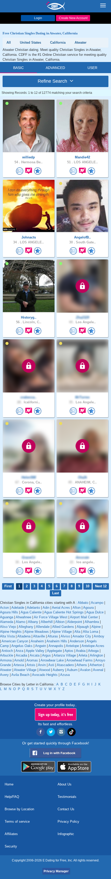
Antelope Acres (93, 646)
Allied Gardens (63, 627)
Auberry (58, 670)
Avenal (98, 670)
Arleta (82, 655)
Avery (4, 675)
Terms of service (17, 821)
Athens (81, 665)
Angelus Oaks (22, 646)
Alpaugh (83, 627)
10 (87, 586)
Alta (77, 632)
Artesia (18, 665)
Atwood (44, 670)
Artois (31, 665)
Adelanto (33, 608)
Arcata (34, 655)
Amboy (99, 636)
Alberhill (47, 622)
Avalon (85, 670)
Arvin (42, 665)
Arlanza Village (64, 655)
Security (11, 846)
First (8, 586)
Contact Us (66, 809)
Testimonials (67, 797)
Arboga (93, 651)
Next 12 (101, 586)
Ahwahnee (23, 617)
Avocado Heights (45, 675)
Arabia (80, 651)
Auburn (72, 670)
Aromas (32, 660)
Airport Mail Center (84, 617)
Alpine (96, 627)
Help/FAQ (12, 797)
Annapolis (56, 646)
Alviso (65, 636)
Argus (46, 655)
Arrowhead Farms (79, 660)
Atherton (96, 665)
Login (38, 18)
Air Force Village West (50, 617)
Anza (19, 651)
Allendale (43, 627)
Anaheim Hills (56, 641)
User (92, 68)
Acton (4, 608)
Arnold (19, 660)
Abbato (83, 603)
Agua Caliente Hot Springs (64, 612)
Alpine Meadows (36, 632)
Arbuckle (6, 655)
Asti (51, 665)
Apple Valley (35, 651)
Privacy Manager (56, 871)
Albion (60, 622)
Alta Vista (7, 636)
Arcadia (21, 655)
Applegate (54, 651)
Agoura (88, 608)
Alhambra (92, 622)
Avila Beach (20, 675)
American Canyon (15, 641)
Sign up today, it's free (55, 714)
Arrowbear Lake (52, 660)
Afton (77, 608)
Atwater (5, 670)
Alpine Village (61, 632)
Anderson (77, 641)
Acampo (97, 603)
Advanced (55, 68)
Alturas (52, 636)
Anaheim (37, 641)
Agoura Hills (9, 612)
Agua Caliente (31, 612)
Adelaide (17, 608)
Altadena (23, 636)
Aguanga (6, 617)
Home (9, 784)
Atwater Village (25, 670)
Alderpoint (74, 622)
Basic (18, 68)
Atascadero (65, 665)
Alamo (20, 622)
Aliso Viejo (8, 627)
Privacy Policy (68, 821)
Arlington (96, 655)
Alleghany (26, 627)
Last (55, 593)
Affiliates (11, 834)
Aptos (69, 651)
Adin (46, 608)
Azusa (65, 675)
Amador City (82, 636)
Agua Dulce (95, 612)
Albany (33, 622)
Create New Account (73, 18)
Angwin (40, 646)
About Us (65, 784)
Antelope (72, 646)
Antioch (7, 651)
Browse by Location (19, 809)
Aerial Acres (61, 608)
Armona (6, 660)
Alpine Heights (11, 632)
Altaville (39, 636)
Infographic (66, 834)
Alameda (6, 622)
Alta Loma (90, 632)
